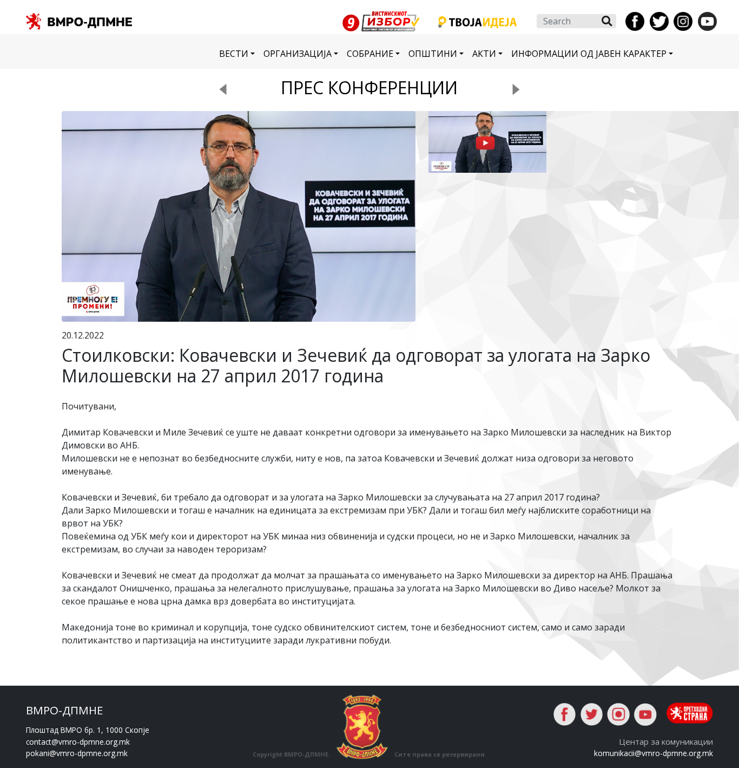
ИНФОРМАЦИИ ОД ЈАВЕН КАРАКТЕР (589, 54)
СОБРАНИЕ (370, 54)
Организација (297, 54)
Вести (233, 54)
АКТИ (484, 54)
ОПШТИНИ (432, 54)
